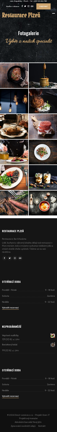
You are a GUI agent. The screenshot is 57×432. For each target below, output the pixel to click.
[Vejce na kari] (43, 203)
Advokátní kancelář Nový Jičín (28, 422)
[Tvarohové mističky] (43, 177)
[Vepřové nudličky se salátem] (14, 177)
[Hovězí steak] (14, 75)
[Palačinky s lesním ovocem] (14, 126)
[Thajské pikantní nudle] (43, 152)
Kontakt (42, 426)
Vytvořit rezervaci (10, 307)
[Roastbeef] (14, 203)
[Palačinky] (43, 75)
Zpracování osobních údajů (23, 426)
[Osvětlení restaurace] (14, 101)
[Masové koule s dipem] (43, 101)
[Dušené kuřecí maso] (14, 152)
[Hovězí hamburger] (43, 126)
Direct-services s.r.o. (24, 415)
